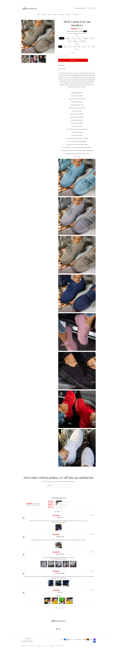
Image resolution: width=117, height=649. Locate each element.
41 (88, 46)
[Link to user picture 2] (51, 564)
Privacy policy (38, 645)
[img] (56, 515)
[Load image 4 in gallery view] (42, 59)
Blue (70, 41)
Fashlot (25, 645)
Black (75, 41)
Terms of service (45, 645)
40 (83, 46)
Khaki (61, 38)
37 (69, 46)
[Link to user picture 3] (58, 564)
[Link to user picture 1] (58, 527)
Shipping (75, 33)
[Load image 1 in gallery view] (25, 59)
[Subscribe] (69, 485)
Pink (74, 38)
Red (92, 38)
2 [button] (56, 608)
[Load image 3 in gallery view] (34, 59)
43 (76, 49)
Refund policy (31, 645)
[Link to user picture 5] (73, 564)
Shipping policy (52, 645)
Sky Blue (83, 41)
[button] (88, 8)
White (67, 38)
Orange (86, 38)
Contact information (60, 645)
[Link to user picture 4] (66, 564)
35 (60, 46)
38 (74, 46)
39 (79, 46)
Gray (79, 38)
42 (93, 46)
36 (65, 46)
